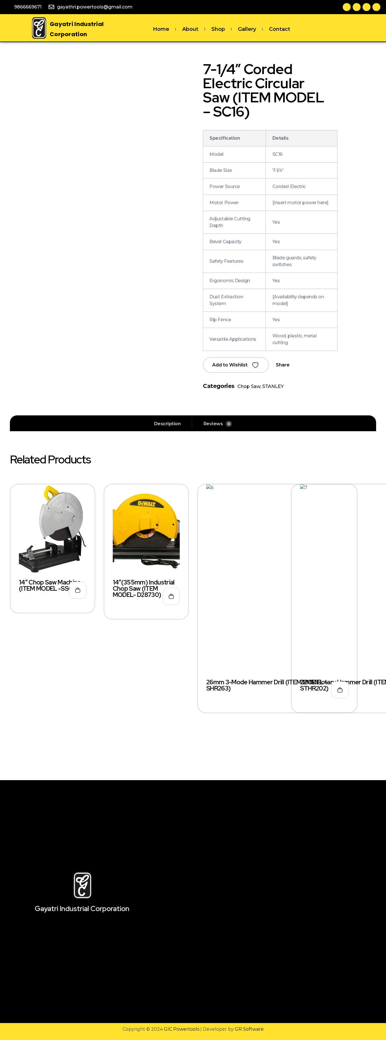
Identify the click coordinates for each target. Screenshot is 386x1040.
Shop (218, 29)
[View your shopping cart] (348, 29)
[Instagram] (376, 7)
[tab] (167, 424)
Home (161, 29)
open (373, 75)
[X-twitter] (357, 7)
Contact (279, 29)
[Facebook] (347, 7)
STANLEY (273, 386)
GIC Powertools (181, 1029)
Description (167, 423)
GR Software (249, 1029)
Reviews (216, 423)
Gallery (247, 29)
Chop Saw (248, 386)
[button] (236, 364)
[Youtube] (366, 7)
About (190, 29)
